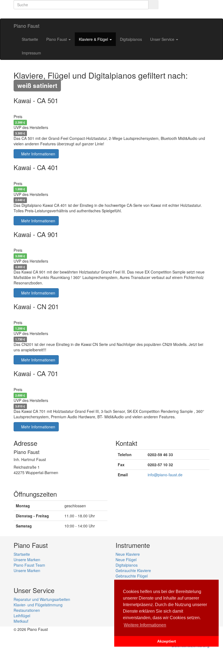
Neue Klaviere (128, 554)
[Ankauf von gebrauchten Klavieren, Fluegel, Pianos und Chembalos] (19, 14)
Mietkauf (21, 621)
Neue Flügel (126, 559)
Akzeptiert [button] (166, 641)
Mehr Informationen (37, 153)
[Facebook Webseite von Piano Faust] (30, 14)
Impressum (31, 53)
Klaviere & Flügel (94, 39)
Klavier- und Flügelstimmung (38, 604)
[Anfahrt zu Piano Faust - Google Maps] (52, 14)
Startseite (30, 39)
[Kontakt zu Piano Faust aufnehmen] (41, 14)
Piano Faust (26, 25)
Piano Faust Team (29, 565)
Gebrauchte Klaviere (133, 570)
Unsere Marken (27, 559)
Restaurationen (27, 610)
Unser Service (162, 39)
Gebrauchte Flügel (132, 576)
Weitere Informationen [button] (145, 625)
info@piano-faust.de (165, 474)
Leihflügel (22, 615)
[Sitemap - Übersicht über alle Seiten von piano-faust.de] (63, 14)
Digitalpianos (131, 39)
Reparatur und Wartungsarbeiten (42, 599)
